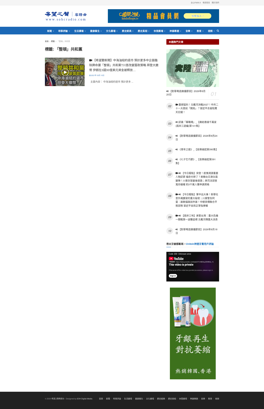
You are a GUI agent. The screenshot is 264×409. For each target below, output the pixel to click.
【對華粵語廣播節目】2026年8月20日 (185, 92)
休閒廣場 (158, 31)
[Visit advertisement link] (163, 16)
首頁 (47, 41)
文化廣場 (111, 31)
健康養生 (95, 31)
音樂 (188, 31)
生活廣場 (79, 31)
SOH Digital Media (84, 398)
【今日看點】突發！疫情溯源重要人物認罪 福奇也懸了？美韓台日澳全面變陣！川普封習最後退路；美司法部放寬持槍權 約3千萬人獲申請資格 (197, 178)
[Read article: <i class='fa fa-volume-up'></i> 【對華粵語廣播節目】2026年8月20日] (192, 68)
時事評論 (63, 31)
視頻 (210, 31)
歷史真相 (142, 31)
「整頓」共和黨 (63, 41)
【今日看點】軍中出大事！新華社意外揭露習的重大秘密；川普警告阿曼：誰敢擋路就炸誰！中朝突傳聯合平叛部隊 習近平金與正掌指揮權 (197, 199)
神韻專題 (174, 31)
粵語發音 (206, 2)
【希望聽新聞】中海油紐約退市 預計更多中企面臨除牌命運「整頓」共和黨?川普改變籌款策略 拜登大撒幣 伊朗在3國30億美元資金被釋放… (123, 65)
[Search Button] (218, 30)
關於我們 (215, 2)
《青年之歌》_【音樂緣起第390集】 (198, 149)
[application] (192, 266)
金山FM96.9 (196, 2)
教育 (199, 31)
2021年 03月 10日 (97, 75)
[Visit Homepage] (66, 16)
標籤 (53, 41)
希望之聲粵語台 (57, 398)
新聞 (49, 31)
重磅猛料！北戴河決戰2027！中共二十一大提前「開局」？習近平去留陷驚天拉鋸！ (197, 108)
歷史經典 (126, 31)
